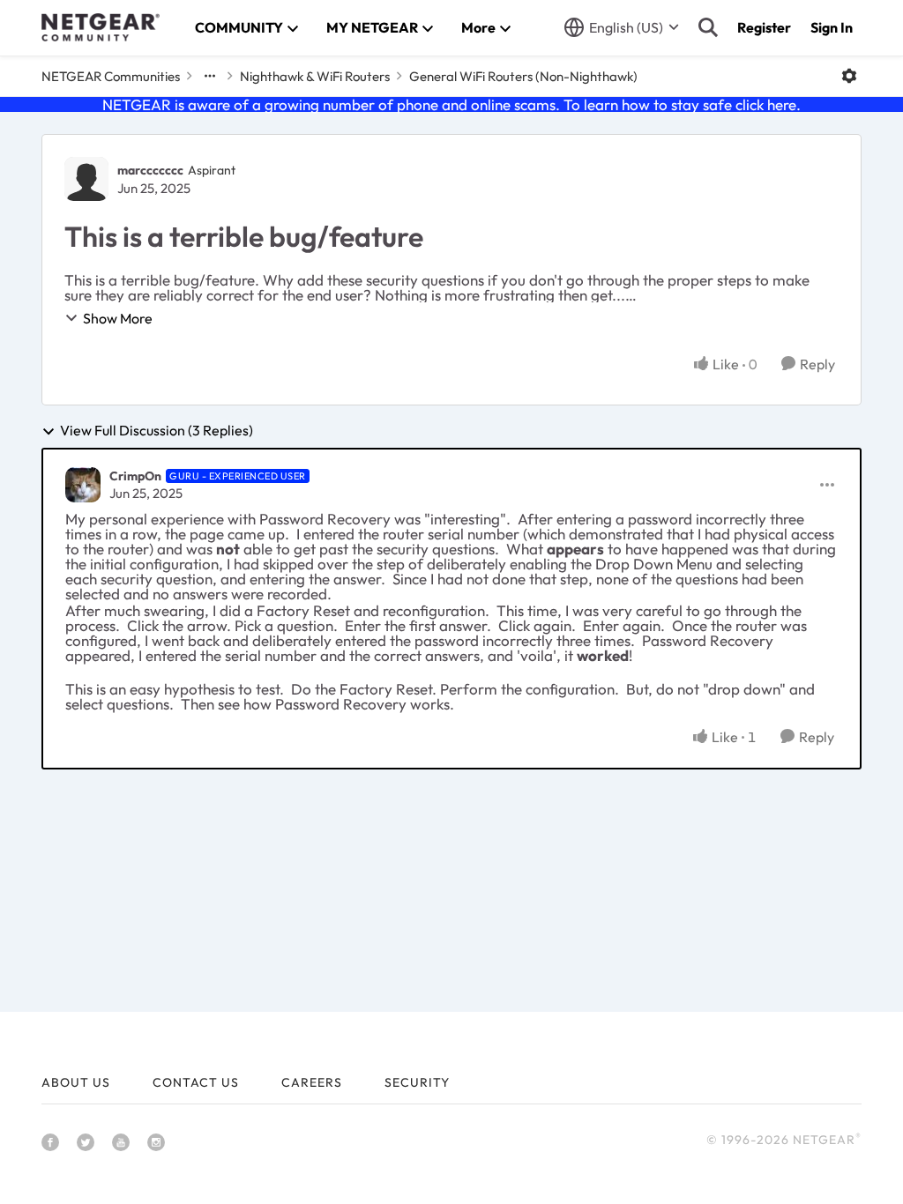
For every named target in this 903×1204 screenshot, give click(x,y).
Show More (118, 318)
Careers (311, 1082)
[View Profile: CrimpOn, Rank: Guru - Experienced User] (83, 484)
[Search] (708, 27)
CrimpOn (135, 476)
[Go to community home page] (100, 27)
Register (764, 27)
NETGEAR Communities (110, 76)
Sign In (831, 27)
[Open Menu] (849, 75)
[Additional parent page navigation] (209, 75)
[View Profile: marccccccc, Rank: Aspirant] (86, 179)
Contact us (196, 1082)
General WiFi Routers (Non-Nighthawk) (523, 76)
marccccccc (150, 170)
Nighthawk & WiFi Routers (315, 76)
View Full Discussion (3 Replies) (156, 431)
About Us (75, 1082)
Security (417, 1082)
